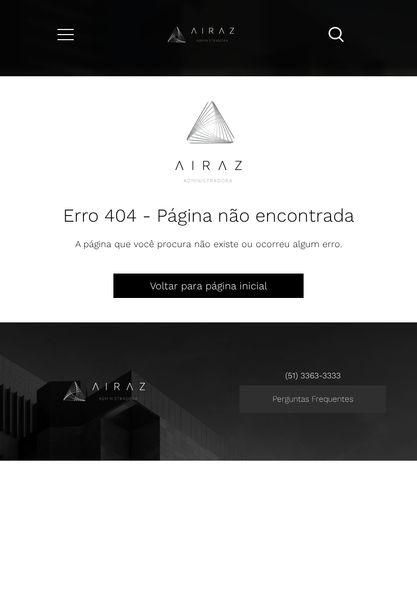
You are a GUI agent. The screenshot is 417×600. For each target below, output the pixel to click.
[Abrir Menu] (65, 34)
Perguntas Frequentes (313, 399)
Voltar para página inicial (208, 286)
